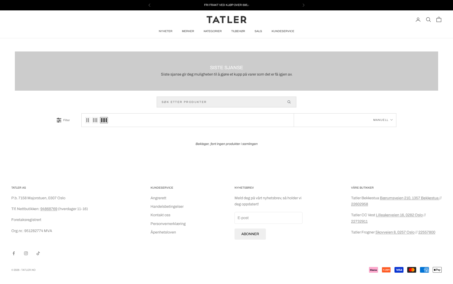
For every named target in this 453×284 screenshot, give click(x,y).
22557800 (426, 232)
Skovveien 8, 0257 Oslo (395, 232)
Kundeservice (283, 31)
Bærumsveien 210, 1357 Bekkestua (409, 198)
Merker (188, 31)
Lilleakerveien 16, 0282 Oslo (399, 215)
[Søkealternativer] (291, 102)
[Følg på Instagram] (26, 253)
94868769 (48, 209)
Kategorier (213, 31)
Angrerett (158, 198)
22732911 (359, 221)
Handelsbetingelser (167, 206)
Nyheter (165, 31)
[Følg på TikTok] (38, 253)
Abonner (250, 234)
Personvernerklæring (168, 224)
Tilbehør (238, 31)
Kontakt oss (160, 215)
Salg (258, 31)
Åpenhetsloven (163, 232)
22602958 (359, 204)
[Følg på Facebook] (13, 253)
